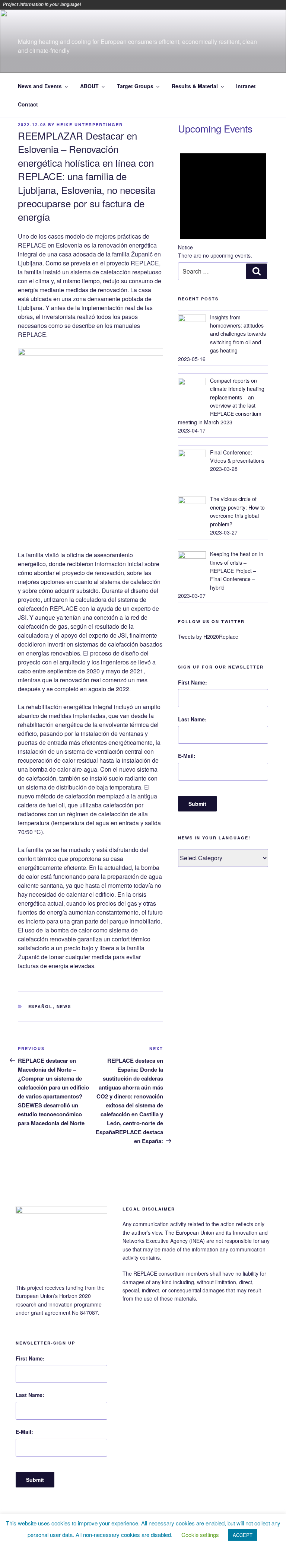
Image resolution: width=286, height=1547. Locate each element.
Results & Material (195, 86)
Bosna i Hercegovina (98, 4)
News (64, 1006)
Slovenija (171, 4)
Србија (161, 4)
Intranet (246, 86)
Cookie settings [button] (200, 1534)
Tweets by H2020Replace (208, 636)
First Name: (192, 682)
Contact (28, 104)
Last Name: (192, 719)
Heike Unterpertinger (90, 124)
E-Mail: (187, 755)
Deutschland (119, 4)
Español (40, 1006)
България (109, 4)
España (129, 4)
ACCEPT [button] (242, 1534)
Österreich (88, 4)
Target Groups (135, 86)
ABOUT (89, 86)
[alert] (223, 201)
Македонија (150, 4)
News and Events (40, 86)
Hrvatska (140, 4)
